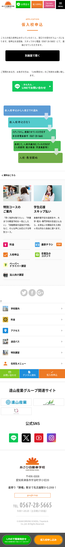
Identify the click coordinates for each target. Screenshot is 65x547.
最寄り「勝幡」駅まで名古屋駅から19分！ (32, 487)
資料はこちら (10, 175)
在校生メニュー (18, 364)
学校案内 (15, 308)
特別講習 (15, 353)
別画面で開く (32, 55)
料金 (13, 319)
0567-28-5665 (36, 505)
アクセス (15, 330)
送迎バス (15, 341)
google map (32, 495)
